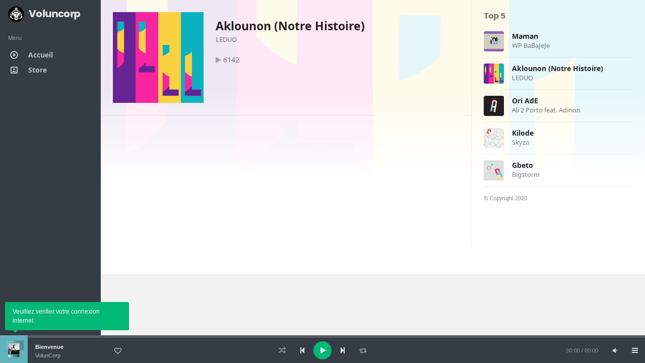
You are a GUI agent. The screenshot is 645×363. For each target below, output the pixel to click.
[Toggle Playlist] (635, 350)
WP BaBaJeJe (531, 45)
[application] (322, 350)
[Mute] (615, 350)
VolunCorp (47, 355)
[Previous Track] (302, 350)
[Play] (322, 350)
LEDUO (226, 39)
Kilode (523, 133)
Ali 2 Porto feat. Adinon (546, 109)
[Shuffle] (282, 350)
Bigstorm (526, 174)
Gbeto (522, 165)
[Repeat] (363, 350)
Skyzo (521, 142)
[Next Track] (343, 350)
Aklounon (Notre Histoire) (290, 26)
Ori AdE (525, 100)
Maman (525, 36)
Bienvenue (49, 347)
